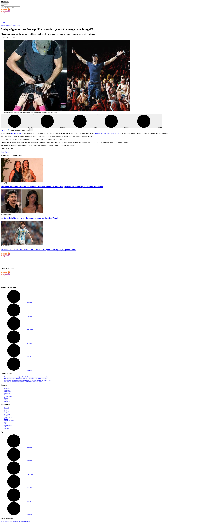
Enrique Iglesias (5, 152)
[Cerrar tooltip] (31, 129)
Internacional (16, 25)
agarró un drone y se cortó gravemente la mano (108, 133)
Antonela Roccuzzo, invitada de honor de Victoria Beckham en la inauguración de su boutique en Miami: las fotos (52, 186)
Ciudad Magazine (5, 25)
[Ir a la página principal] (14, 21)
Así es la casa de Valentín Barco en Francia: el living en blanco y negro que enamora (38, 249)
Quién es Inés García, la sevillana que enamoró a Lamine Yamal (29, 218)
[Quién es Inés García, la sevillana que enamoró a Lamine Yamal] (112, 201)
